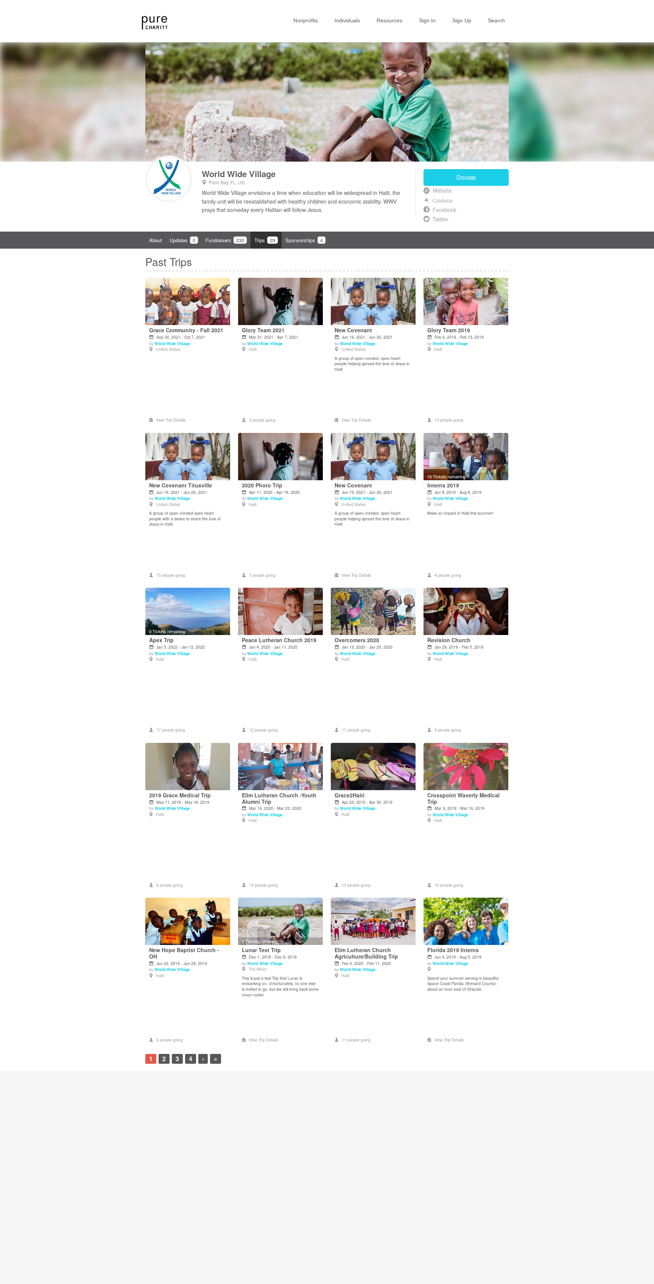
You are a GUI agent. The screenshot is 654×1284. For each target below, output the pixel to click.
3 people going (262, 420)
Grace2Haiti (349, 795)
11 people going (356, 1040)
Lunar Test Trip (261, 950)
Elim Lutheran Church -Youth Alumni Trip (279, 798)
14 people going (263, 885)
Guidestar (443, 200)
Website (442, 190)
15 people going (170, 575)
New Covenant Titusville (180, 485)
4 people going (447, 575)
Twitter (440, 219)
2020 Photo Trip (262, 485)
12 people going (263, 730)
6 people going (169, 885)
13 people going (448, 420)
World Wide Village (239, 173)
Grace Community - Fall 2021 (186, 330)
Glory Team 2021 (263, 330)
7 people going (262, 575)
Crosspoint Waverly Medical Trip (463, 798)
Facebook (444, 209)
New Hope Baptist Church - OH (184, 953)
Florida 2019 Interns (453, 950)
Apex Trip (161, 640)
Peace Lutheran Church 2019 (279, 640)
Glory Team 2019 (448, 330)
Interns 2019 (443, 485)
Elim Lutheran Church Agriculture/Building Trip (366, 953)
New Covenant (353, 330)
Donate (466, 177)
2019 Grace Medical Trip (180, 795)
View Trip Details (170, 420)
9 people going (447, 730)
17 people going (170, 730)
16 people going (448, 885)
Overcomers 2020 (357, 640)
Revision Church (448, 640)
